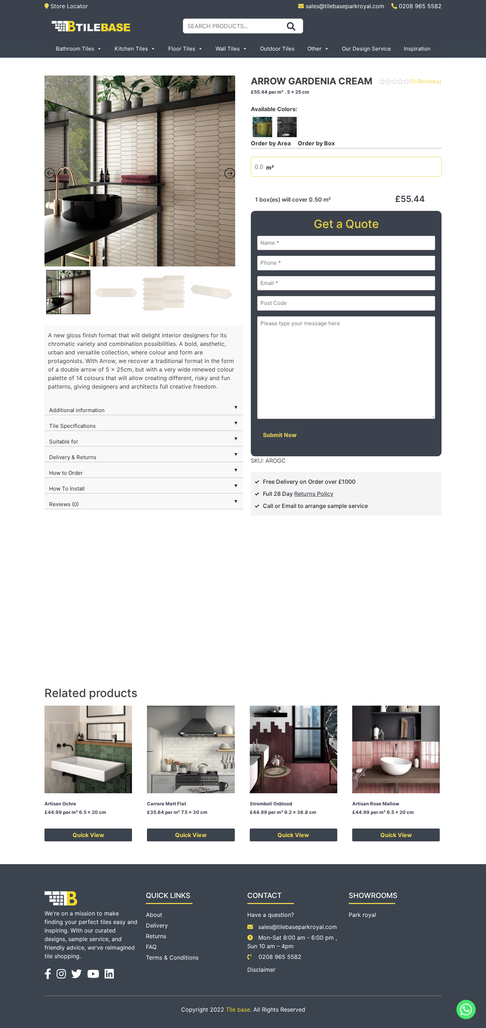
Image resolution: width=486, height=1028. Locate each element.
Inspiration (417, 48)
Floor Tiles (181, 48)
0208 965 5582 (419, 6)
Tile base (238, 1009)
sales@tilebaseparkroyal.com (345, 6)
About (154, 914)
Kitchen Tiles (131, 48)
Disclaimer (261, 969)
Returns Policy (313, 493)
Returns (156, 936)
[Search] (291, 26)
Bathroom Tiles (75, 48)
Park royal (362, 914)
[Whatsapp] (466, 1009)
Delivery (157, 925)
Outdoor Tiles (277, 48)
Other (314, 48)
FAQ (151, 946)
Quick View (88, 835)
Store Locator (68, 6)
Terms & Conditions (172, 957)
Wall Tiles (228, 48)
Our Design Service (366, 48)
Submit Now (280, 434)
